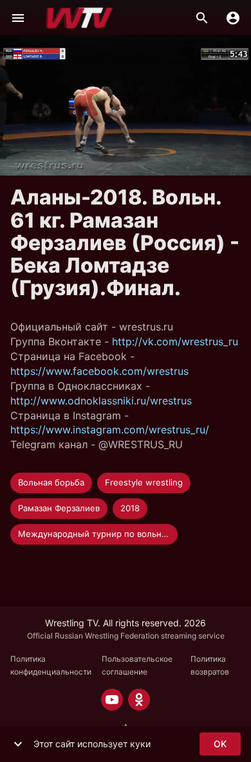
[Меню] (18, 18)
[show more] (18, 744)
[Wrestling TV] (79, 18)
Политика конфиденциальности (50, 665)
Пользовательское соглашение (137, 665)
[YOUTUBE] (112, 700)
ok (220, 743)
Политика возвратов (210, 665)
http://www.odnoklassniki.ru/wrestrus (101, 400)
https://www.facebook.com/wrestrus (99, 371)
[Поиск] (202, 18)
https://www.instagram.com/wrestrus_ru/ (109, 429)
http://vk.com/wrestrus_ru (175, 341)
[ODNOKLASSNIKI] (139, 700)
